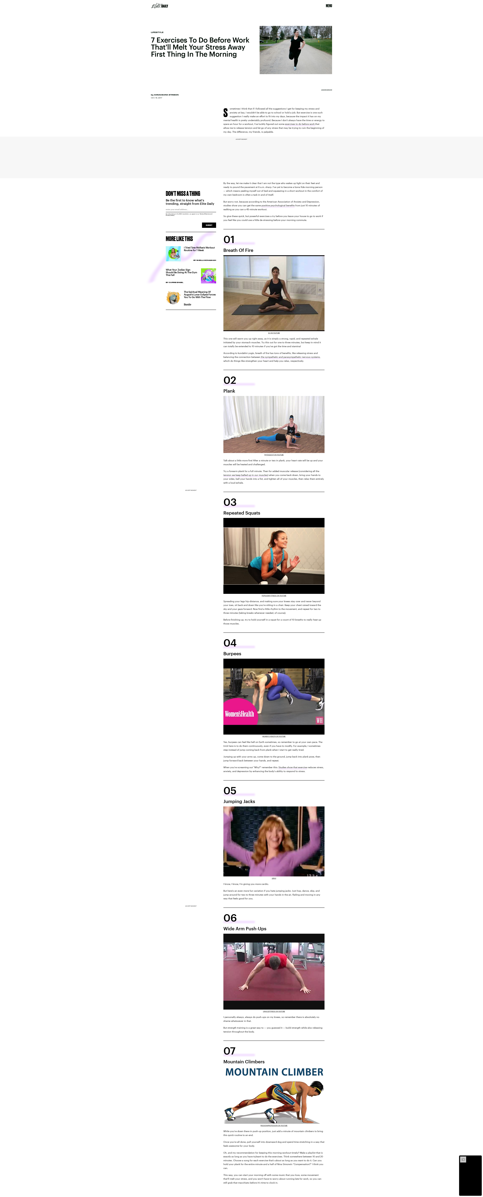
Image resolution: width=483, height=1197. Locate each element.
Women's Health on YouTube (274, 736)
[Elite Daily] (160, 5)
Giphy (274, 878)
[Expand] (462, 1157)
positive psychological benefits (278, 205)
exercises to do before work (300, 124)
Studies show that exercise (292, 767)
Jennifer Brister (326, 89)
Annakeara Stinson (166, 95)
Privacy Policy (170, 215)
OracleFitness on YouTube (274, 1011)
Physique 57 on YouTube (274, 455)
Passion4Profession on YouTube (273, 1125)
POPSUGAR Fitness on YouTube (274, 595)
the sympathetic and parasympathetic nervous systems (290, 357)
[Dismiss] (479, 1157)
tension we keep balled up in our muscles (245, 475)
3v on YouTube (274, 333)
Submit (209, 225)
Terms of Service (205, 214)
